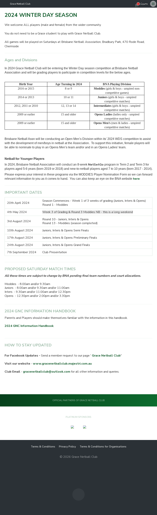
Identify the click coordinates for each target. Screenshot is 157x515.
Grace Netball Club (20, 3)
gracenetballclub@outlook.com (46, 372)
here (136, 179)
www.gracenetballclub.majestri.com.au (62, 364)
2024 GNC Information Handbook (29, 326)
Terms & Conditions (43, 446)
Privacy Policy (67, 446)
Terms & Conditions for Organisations (103, 446)
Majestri (79, 463)
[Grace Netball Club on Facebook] (131, 4)
